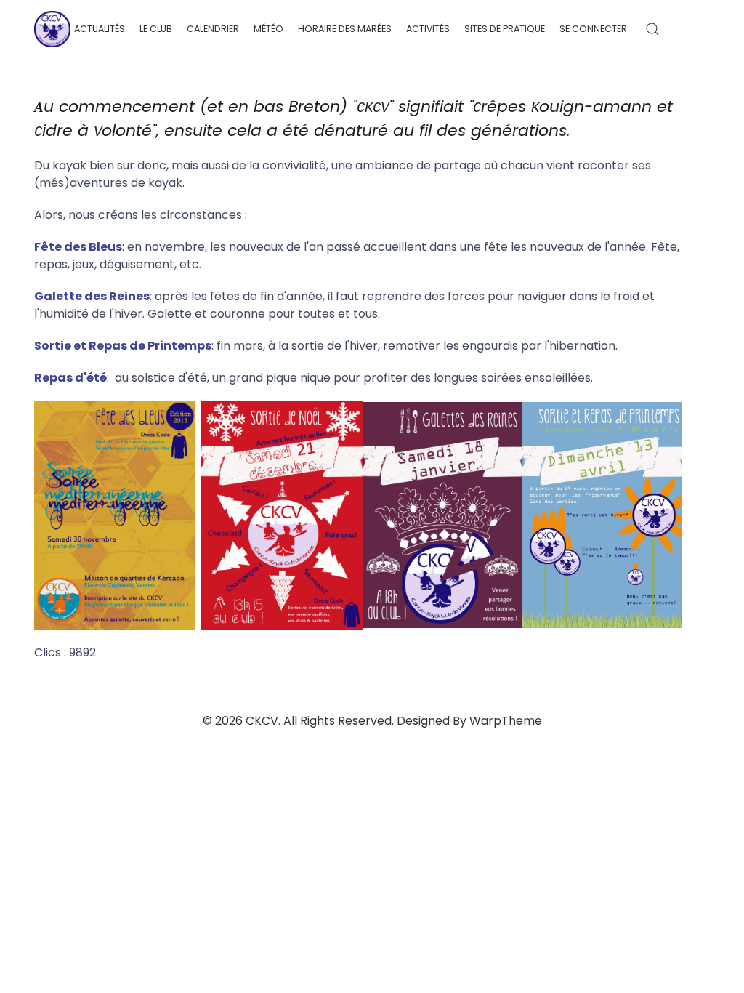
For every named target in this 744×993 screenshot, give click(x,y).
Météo (268, 29)
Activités (428, 29)
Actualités (99, 29)
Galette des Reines (92, 296)
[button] (652, 29)
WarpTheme (505, 720)
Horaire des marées (345, 29)
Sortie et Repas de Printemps (122, 345)
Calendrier (213, 29)
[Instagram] (705, 28)
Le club (156, 29)
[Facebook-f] (686, 28)
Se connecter (593, 29)
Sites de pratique (504, 29)
